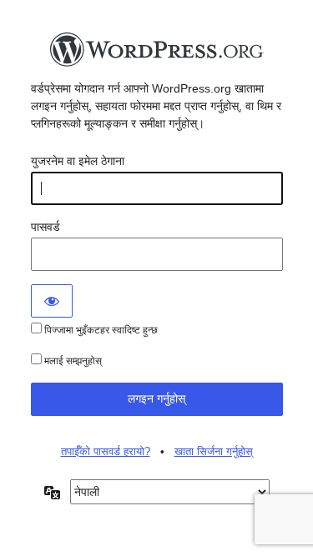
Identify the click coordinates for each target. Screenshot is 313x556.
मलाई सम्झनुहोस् (72, 361)
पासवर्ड (45, 226)
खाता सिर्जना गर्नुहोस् (213, 451)
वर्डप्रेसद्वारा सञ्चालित (157, 54)
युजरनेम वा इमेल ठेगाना (77, 161)
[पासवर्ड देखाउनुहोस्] (52, 301)
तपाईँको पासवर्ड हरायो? (105, 451)
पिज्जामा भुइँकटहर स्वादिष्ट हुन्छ (100, 330)
